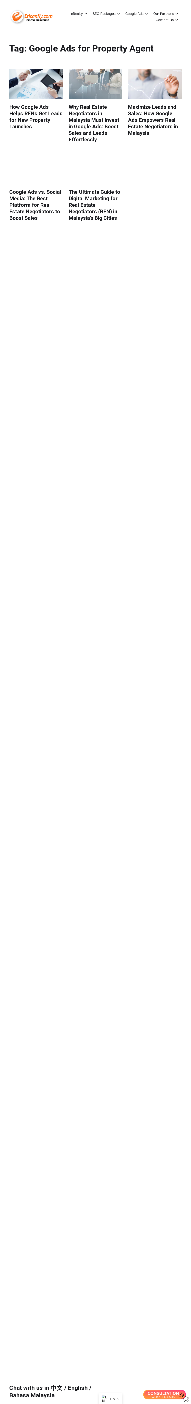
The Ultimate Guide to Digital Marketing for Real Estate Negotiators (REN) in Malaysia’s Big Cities (94, 205)
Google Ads (134, 13)
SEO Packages (104, 13)
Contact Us (165, 20)
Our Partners (163, 13)
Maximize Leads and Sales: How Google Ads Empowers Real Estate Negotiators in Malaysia (153, 120)
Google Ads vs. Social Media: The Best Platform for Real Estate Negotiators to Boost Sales (35, 205)
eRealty (77, 13)
